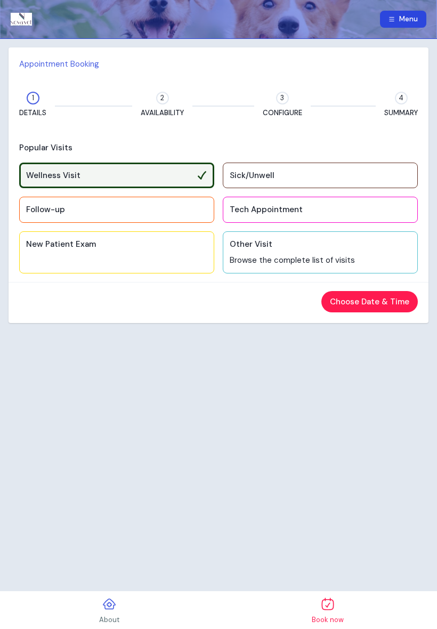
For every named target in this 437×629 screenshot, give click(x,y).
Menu (408, 18)
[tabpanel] (218, 185)
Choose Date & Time (369, 301)
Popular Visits (45, 147)
